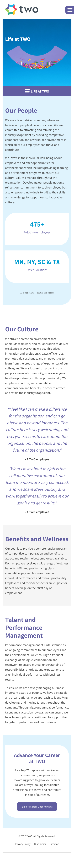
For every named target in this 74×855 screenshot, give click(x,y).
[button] (69, 10)
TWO (29, 836)
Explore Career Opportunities (37, 806)
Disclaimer (40, 844)
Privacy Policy (22, 844)
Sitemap (54, 844)
